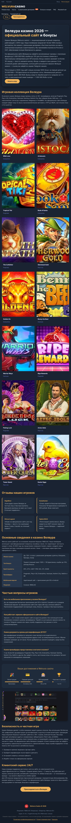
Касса (14, 9)
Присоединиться (19, 17)
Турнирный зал (15, 14)
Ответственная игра (44, 819)
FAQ (54, 9)
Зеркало (55, 819)
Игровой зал (62, 9)
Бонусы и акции (45, 9)
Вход (58, 1)
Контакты (5, 14)
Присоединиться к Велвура (35, 789)
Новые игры (6, 9)
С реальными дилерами (28, 9)
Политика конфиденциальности (24, 819)
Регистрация (65, 1)
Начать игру (12, 81)
